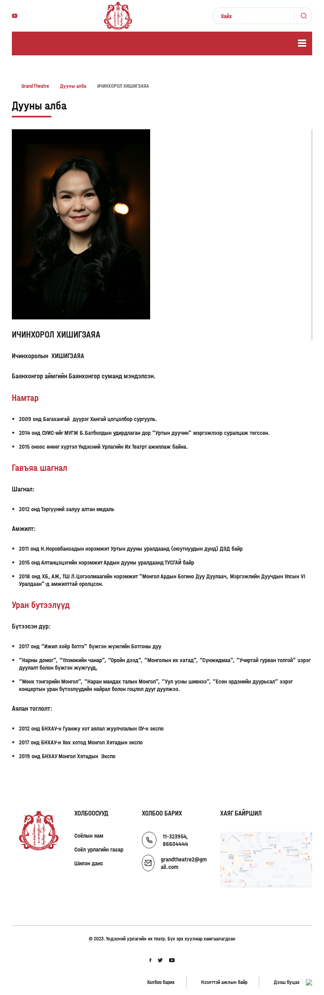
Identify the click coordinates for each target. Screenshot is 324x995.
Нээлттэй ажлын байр (224, 982)
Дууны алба (39, 106)
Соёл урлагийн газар (98, 849)
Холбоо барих (161, 982)
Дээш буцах (287, 982)
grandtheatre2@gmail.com (184, 862)
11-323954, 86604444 (175, 840)
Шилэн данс (88, 863)
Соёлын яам (88, 835)
